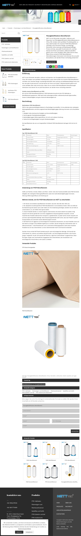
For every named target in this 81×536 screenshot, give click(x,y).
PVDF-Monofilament (32, 460)
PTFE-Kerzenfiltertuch (51, 482)
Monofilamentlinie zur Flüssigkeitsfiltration (34, 384)
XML (71, 526)
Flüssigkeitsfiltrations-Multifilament (70, 482)
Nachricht (68, 506)
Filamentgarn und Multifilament (22, 28)
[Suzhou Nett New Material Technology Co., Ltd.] (8, 4)
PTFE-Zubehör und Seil (8, 58)
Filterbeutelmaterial (7, 51)
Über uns (68, 503)
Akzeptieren (29, 532)
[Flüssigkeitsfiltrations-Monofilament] (26, 62)
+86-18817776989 (12, 507)
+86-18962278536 (12, 503)
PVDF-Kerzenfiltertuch (32, 482)
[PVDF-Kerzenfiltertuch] (31, 471)
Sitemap (63, 526)
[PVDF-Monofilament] (31, 449)
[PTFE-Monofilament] (69, 449)
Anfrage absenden (51, 62)
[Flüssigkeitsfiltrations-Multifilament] (69, 471)
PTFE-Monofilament (70, 460)
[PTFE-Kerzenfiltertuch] (50, 471)
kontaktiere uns (28, 209)
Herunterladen (61, 510)
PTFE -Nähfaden (6, 44)
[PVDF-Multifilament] (50, 449)
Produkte (10, 28)
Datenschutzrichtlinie (62, 528)
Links (57, 526)
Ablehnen (19, 532)
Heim (58, 503)
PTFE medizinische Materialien (10, 62)
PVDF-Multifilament (51, 460)
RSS (68, 526)
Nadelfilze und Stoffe (7, 55)
